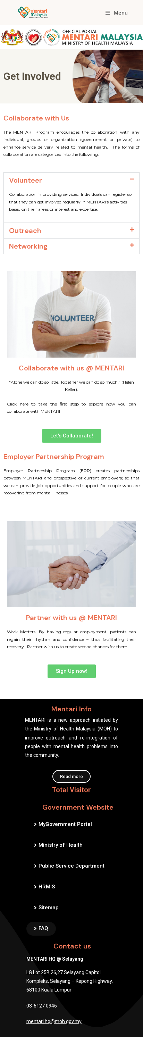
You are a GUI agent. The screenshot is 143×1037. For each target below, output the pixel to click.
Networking (28, 246)
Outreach (25, 230)
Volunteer (25, 180)
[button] (71, 180)
